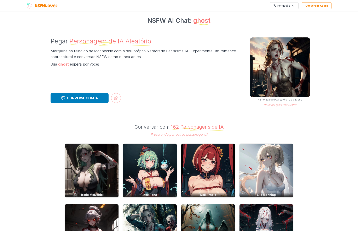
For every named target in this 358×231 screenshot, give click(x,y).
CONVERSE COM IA (82, 98)
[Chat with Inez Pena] (150, 170)
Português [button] (283, 5)
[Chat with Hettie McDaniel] (92, 170)
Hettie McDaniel (92, 194)
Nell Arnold (208, 194)
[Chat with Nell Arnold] (208, 170)
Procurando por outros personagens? (179, 134)
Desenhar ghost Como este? (280, 105)
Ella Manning (266, 194)
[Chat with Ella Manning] (266, 170)
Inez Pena (150, 194)
